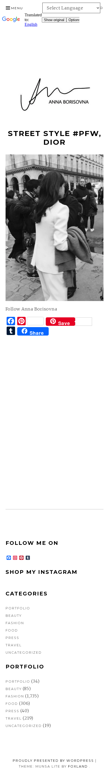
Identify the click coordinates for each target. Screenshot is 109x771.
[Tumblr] (107, 33)
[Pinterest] (107, 31)
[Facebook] (107, 28)
